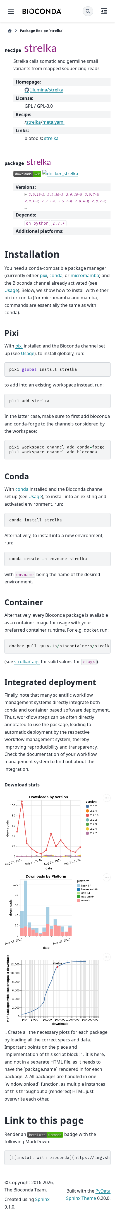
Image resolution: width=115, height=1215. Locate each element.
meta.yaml (53, 122)
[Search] (88, 11)
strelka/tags (27, 662)
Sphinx (42, 1199)
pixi (43, 275)
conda (56, 275)
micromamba (85, 275)
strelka (33, 122)
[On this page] (104, 11)
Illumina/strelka (46, 90)
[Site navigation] (10, 11)
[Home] (10, 31)
